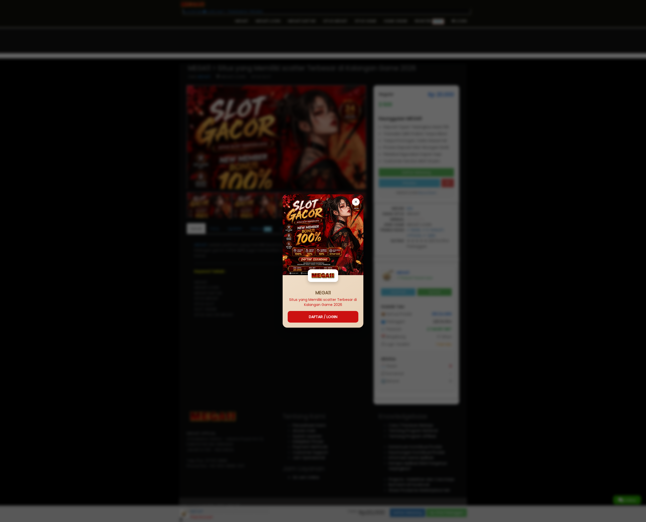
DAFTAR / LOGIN (323, 316)
